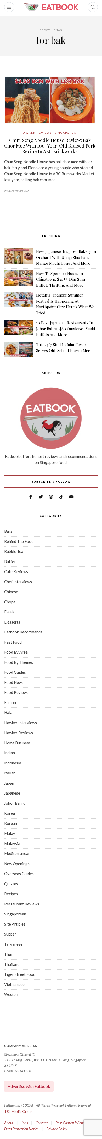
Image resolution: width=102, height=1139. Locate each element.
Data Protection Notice (21, 1128)
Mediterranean (17, 853)
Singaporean (67, 132)
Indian (9, 752)
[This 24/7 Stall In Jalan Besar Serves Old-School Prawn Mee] (18, 349)
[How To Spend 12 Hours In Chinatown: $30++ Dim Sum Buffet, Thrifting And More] (18, 279)
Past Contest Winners (71, 1122)
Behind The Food (18, 541)
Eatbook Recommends (23, 632)
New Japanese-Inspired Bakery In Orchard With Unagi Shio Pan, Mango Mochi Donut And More (66, 257)
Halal (8, 712)
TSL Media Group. (18, 1111)
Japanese (12, 793)
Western (11, 994)
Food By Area (16, 652)
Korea (9, 813)
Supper (10, 934)
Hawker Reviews (36, 132)
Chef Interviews (18, 581)
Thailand (11, 964)
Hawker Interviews (20, 722)
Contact (42, 1122)
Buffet (10, 561)
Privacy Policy (56, 1128)
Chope (9, 601)
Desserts (12, 622)
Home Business (17, 742)
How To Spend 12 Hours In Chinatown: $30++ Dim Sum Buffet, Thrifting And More (60, 279)
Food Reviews (16, 692)
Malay (9, 833)
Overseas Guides (19, 873)
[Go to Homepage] (51, 7)
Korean (10, 823)
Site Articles (14, 924)
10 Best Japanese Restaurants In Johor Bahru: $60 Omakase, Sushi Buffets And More (65, 328)
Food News (14, 682)
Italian (9, 772)
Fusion (10, 702)
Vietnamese (14, 984)
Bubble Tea (13, 551)
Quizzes (11, 883)
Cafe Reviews (16, 571)
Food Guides (15, 672)
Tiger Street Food (19, 974)
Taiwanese (13, 944)
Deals (9, 611)
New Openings (17, 863)
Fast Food (13, 642)
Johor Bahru (14, 803)
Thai (8, 954)
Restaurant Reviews (21, 904)
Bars (8, 531)
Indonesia (12, 763)
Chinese (11, 591)
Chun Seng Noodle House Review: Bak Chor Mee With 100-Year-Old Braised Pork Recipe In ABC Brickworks (49, 146)
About (8, 1122)
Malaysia (12, 843)
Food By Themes (18, 662)
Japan (9, 783)
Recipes (11, 893)
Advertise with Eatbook (29, 1086)
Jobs (24, 1122)
